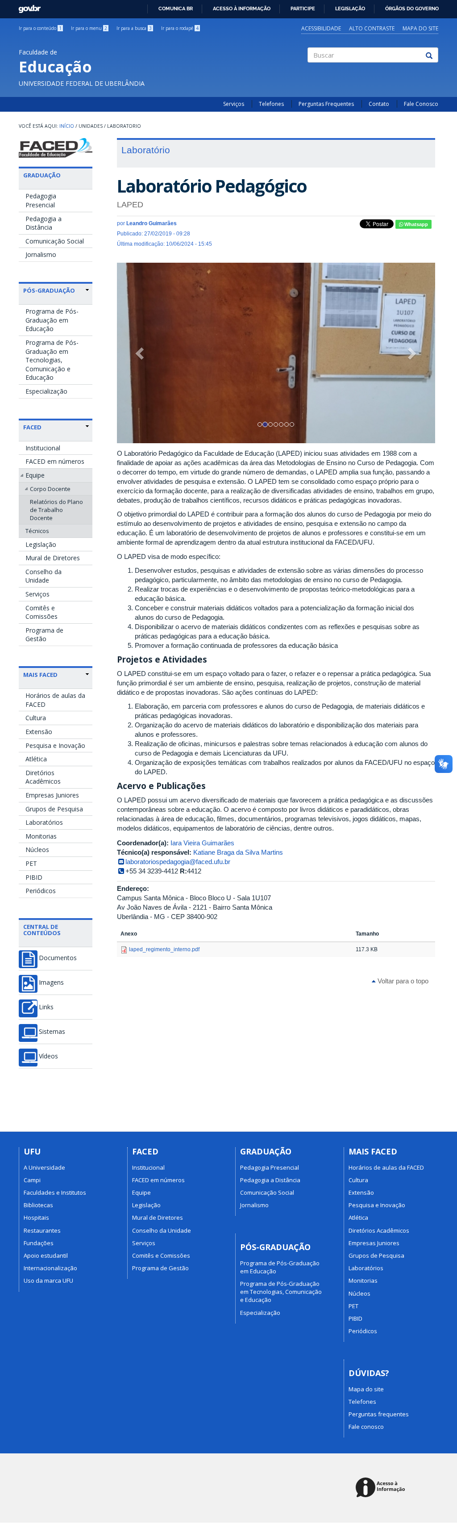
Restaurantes (42, 1230)
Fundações (39, 1243)
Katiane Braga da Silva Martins (238, 852)
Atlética (36, 759)
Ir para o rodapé (180, 28)
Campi (32, 1180)
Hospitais (36, 1217)
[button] (141, 353)
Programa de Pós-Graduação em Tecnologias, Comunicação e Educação (52, 360)
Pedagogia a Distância (43, 223)
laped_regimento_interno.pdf (164, 949)
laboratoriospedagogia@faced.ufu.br (177, 861)
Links (46, 1007)
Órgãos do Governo (412, 8)
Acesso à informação (241, 8)
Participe (303, 8)
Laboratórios (44, 822)
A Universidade (44, 1167)
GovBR (26, 6)
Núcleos (37, 849)
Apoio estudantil (46, 1255)
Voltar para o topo (402, 981)
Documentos (58, 958)
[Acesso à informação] (382, 1488)
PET (31, 863)
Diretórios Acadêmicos (43, 777)
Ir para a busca (134, 28)
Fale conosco (366, 1427)
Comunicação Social (54, 241)
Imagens (51, 982)
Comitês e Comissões (41, 612)
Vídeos (48, 1056)
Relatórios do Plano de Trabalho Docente (56, 510)
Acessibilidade (321, 28)
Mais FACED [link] (40, 675)
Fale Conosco (421, 104)
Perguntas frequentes (379, 1414)
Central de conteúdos (42, 930)
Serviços (233, 104)
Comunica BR (175, 8)
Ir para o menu (89, 28)
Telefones (271, 104)
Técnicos (37, 531)
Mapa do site (420, 28)
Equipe (35, 475)
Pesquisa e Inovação (55, 745)
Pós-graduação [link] (49, 290)
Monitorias (41, 836)
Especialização (46, 391)
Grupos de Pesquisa (54, 809)
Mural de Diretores (52, 558)
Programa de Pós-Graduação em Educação (52, 320)
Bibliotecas (38, 1205)
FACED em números (54, 461)
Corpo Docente (50, 489)
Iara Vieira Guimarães (202, 843)
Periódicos (40, 890)
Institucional (42, 448)
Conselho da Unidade (43, 576)
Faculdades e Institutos (55, 1192)
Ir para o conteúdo (40, 28)
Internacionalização (50, 1268)
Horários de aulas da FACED (55, 700)
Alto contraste (372, 28)
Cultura (35, 718)
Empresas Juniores (52, 795)
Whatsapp (415, 224)
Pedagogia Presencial (40, 200)
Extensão (38, 731)
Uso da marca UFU (48, 1280)
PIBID (33, 877)
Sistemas (52, 1031)
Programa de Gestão (44, 634)
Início (66, 126)
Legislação (350, 8)
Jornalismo (40, 254)
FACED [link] (32, 427)
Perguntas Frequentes (326, 104)
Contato (379, 104)
